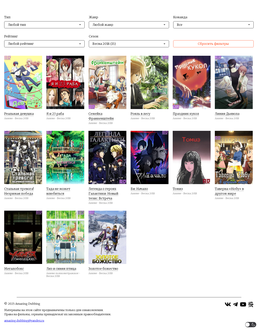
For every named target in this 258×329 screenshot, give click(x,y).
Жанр (93, 17)
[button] (250, 324)
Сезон (93, 36)
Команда (180, 17)
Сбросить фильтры (213, 44)
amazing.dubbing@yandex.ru (24, 320)
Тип (7, 17)
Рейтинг (11, 36)
